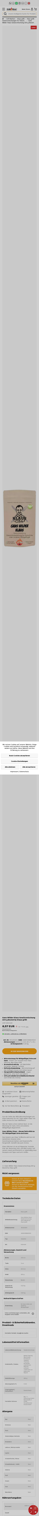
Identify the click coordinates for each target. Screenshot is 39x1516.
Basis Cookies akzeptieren (19, 756)
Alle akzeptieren (28, 767)
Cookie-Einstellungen (19, 761)
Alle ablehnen (10, 767)
